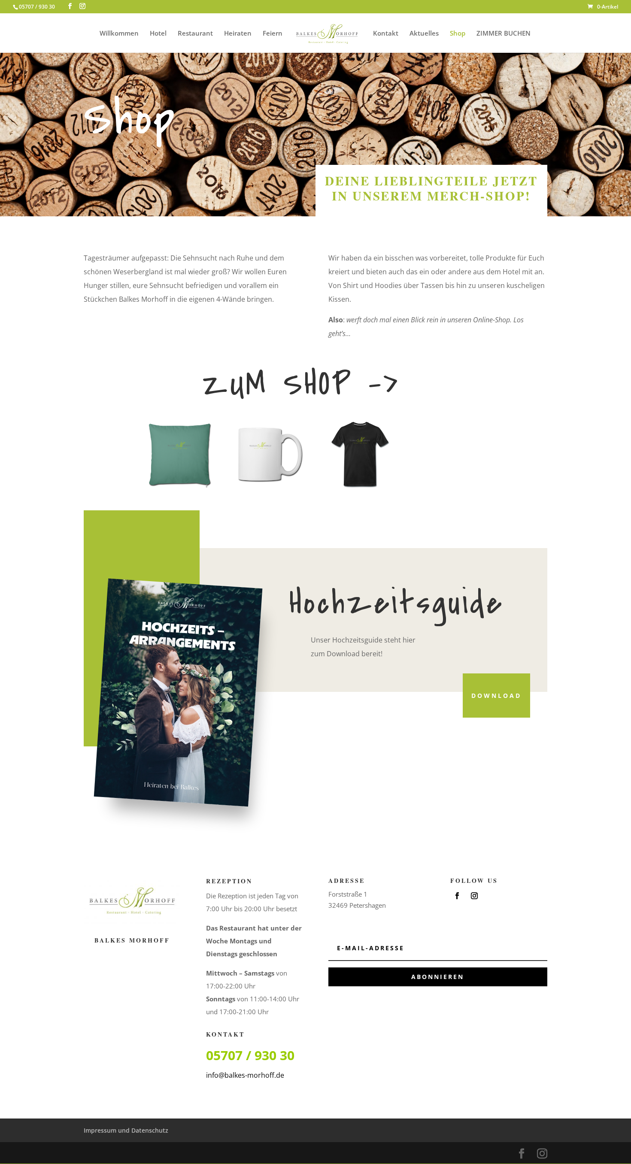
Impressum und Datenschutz (126, 1130)
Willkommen (119, 33)
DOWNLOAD (496, 695)
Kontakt (385, 33)
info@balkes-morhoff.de (245, 1075)
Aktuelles (424, 33)
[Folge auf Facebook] (457, 896)
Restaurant (195, 33)
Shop (457, 33)
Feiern (272, 33)
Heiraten (238, 33)
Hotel (158, 33)
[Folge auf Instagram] (474, 896)
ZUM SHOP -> (301, 384)
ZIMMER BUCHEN (503, 33)
